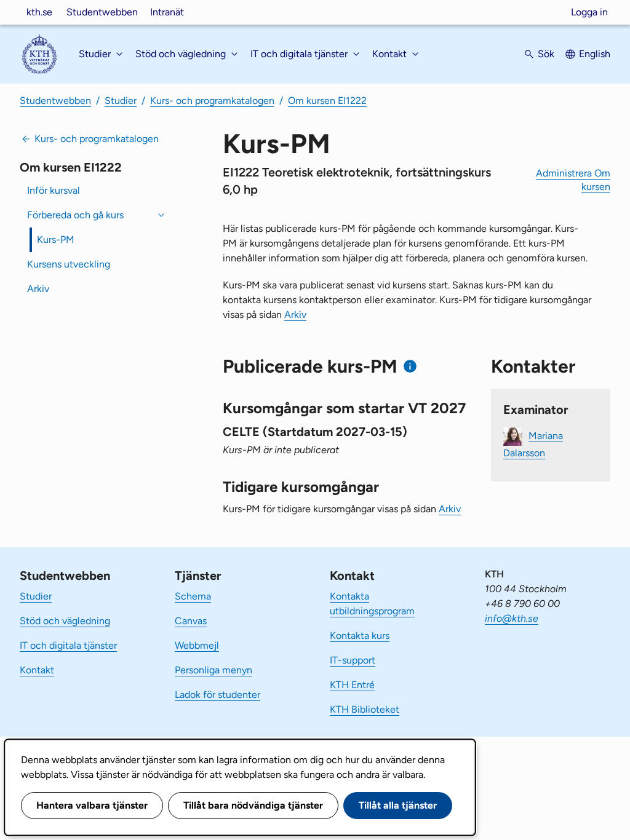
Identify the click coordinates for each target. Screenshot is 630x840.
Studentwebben (102, 12)
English (594, 54)
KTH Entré (352, 685)
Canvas (191, 621)
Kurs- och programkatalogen (212, 100)
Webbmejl (197, 645)
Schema (193, 596)
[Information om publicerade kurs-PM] (410, 366)
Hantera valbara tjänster (92, 805)
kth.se (39, 12)
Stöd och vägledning (65, 621)
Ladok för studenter (217, 694)
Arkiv (38, 289)
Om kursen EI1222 (327, 100)
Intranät (167, 12)
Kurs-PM (55, 239)
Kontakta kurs (359, 635)
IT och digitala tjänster (68, 645)
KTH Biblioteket (364, 709)
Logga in (589, 12)
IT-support (352, 660)
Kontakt (37, 670)
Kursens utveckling (68, 264)
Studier (121, 100)
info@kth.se (511, 618)
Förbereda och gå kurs (75, 215)
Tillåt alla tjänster (398, 805)
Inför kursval (53, 190)
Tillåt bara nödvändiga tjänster (253, 805)
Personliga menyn (213, 670)
